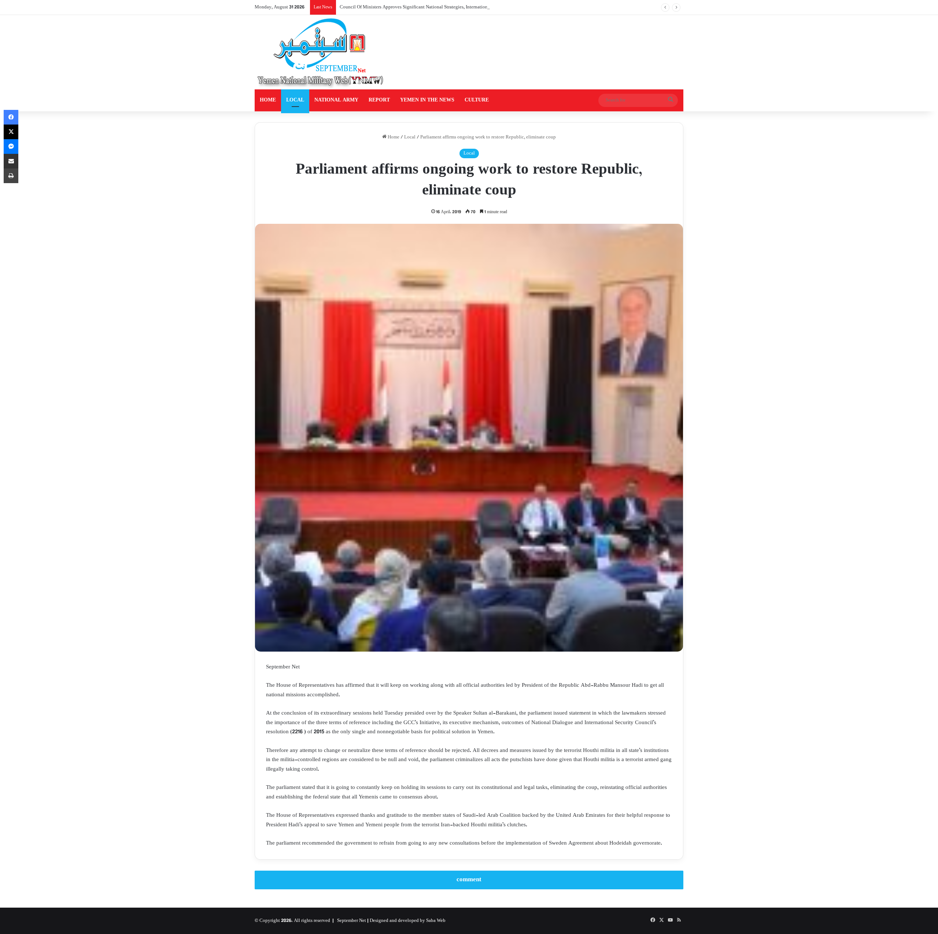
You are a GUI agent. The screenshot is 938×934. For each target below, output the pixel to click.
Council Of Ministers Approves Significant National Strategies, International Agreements (428, 7)
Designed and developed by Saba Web (408, 921)
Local (410, 137)
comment (469, 880)
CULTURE (477, 100)
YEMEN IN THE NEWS (427, 100)
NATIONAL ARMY (336, 100)
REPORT (379, 100)
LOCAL (295, 100)
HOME (268, 100)
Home (393, 137)
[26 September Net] (321, 52)
